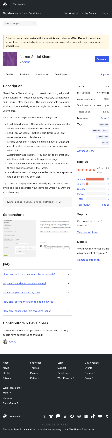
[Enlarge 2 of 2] (67, 223)
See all (105, 204)
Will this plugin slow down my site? (21, 292)
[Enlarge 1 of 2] (32, 223)
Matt (7, 392)
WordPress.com (13, 387)
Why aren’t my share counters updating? (24, 283)
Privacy (7, 378)
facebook (104, 125)
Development (62, 74)
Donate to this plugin (88, 259)
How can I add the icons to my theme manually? (29, 274)
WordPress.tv (66, 378)
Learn (60, 362)
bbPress (9, 398)
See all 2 (105, 118)
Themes (34, 367)
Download (102, 59)
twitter (105, 142)
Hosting (7, 373)
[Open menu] (107, 4)
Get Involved (92, 362)
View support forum (87, 232)
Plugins (34, 373)
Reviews (24, 74)
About (6, 362)
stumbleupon (102, 137)
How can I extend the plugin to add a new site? (28, 301)
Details (9, 74)
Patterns (34, 378)
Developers (63, 373)
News (6, 367)
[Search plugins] (34, 23)
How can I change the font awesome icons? (27, 311)
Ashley (26, 61)
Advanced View (85, 150)
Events (88, 367)
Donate (90, 373)
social (105, 131)
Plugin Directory (10, 13)
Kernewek (15, 416)
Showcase (35, 362)
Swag (89, 378)
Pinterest (96, 131)
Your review (83, 204)
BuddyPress (11, 403)
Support (105, 74)
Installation (42, 74)
